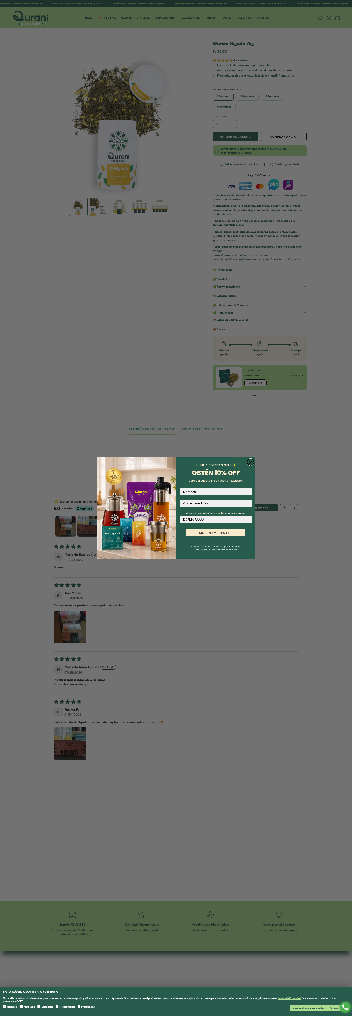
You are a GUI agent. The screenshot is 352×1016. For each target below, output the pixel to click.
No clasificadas (67, 1006)
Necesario (12, 1006)
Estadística (47, 1006)
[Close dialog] (250, 462)
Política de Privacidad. (289, 998)
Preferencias (88, 1006)
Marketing (29, 1006)
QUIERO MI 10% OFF (216, 533)
